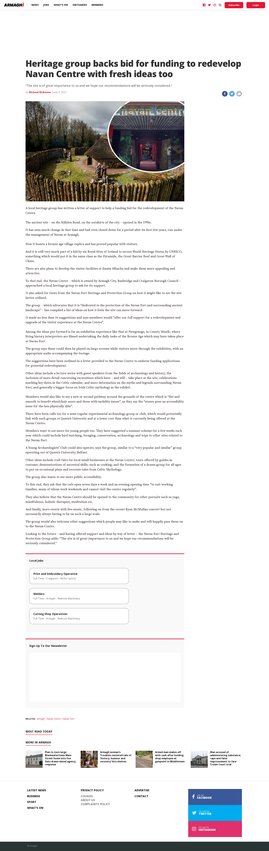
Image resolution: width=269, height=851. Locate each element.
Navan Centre (54, 718)
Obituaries (80, 4)
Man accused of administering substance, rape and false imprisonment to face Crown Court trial (225, 758)
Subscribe (234, 5)
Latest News (36, 790)
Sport (31, 802)
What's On (35, 808)
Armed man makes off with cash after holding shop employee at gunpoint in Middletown (170, 757)
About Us (88, 800)
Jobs (46, 4)
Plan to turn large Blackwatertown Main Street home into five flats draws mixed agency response (60, 758)
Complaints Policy (95, 804)
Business (33, 796)
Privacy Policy (92, 790)
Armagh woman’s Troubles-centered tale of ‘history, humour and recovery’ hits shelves (115, 757)
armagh (41, 718)
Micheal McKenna (40, 92)
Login (256, 5)
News (35, 4)
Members (97, 4)
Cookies (87, 796)
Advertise (141, 790)
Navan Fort (68, 718)
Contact (141, 796)
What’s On (61, 4)
